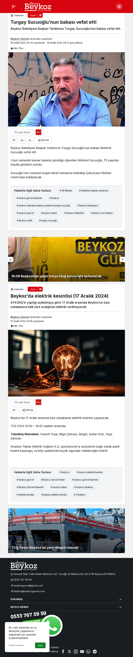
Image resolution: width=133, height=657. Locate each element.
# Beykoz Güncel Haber (53, 479)
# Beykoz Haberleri (74, 213)
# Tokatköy (79, 494)
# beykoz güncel (25, 213)
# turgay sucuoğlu (48, 220)
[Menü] (14, 6)
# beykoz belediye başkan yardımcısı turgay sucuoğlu (43, 205)
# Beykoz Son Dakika (101, 213)
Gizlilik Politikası (16, 645)
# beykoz (54, 198)
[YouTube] (82, 651)
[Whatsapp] (88, 651)
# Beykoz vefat (24, 220)
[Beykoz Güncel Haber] (38, 6)
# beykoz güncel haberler (85, 479)
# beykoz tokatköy (83, 487)
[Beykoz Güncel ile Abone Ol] (38, 132)
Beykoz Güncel (20, 38)
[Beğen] (14, 140)
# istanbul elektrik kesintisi (54, 494)
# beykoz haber (49, 213)
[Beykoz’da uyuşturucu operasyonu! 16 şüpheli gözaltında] (66, 259)
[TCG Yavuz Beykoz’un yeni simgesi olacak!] (66, 530)
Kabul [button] (40, 645)
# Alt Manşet (66, 190)
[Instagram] (76, 651)
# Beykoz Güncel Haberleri (30, 487)
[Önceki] (10, 259)
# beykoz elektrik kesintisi (90, 472)
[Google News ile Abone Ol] (22, 132)
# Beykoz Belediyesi (87, 205)
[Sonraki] (122, 259)
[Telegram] (95, 651)
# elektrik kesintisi (25, 494)
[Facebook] (63, 651)
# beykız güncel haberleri (29, 198)
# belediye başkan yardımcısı (93, 190)
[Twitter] (69, 651)
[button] (119, 6)
